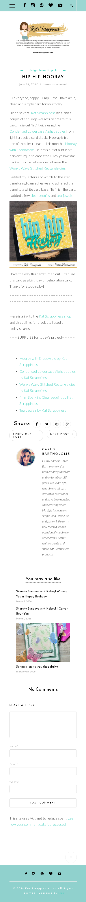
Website (14, 781)
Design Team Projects (43, 70)
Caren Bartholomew (56, 452)
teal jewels (65, 195)
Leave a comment (55, 84)
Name (13, 746)
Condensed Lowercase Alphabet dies (37, 131)
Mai (61, 893)
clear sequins (40, 195)
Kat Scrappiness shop (55, 316)
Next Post (60, 434)
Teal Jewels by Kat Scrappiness (42, 410)
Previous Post (22, 435)
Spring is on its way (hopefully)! (37, 666)
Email (13, 764)
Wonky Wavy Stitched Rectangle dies (37, 168)
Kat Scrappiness (43, 113)
